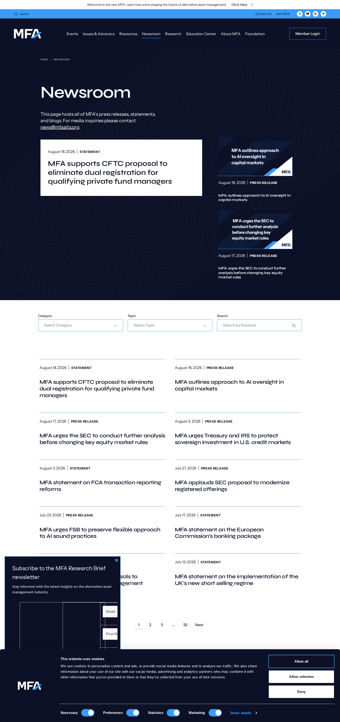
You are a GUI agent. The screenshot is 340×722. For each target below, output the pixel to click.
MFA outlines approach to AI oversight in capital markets (255, 169)
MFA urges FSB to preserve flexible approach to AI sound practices (102, 525)
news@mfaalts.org (59, 127)
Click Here (239, 5)
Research (173, 33)
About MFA (231, 33)
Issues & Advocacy (99, 33)
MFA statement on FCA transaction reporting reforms (102, 479)
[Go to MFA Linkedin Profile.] (315, 14)
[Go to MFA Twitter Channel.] (300, 14)
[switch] (132, 712)
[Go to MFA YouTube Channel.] (307, 14)
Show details (240, 713)
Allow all (301, 661)
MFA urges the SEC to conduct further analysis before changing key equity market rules (255, 244)
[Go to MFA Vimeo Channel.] (323, 14)
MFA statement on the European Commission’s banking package (238, 525)
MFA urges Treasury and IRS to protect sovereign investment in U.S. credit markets (238, 432)
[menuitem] (263, 14)
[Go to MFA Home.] (28, 33)
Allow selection (301, 677)
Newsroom (151, 33)
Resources (128, 33)
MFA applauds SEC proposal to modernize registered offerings (238, 479)
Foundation (255, 33)
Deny (301, 692)
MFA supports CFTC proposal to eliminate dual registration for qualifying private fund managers (110, 172)
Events (72, 33)
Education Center (201, 33)
